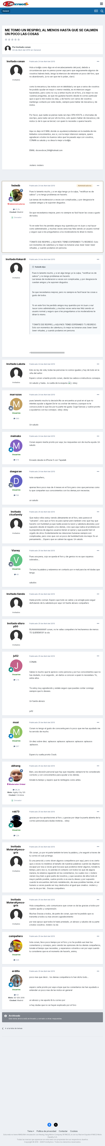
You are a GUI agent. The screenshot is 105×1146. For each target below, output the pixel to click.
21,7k (17, 209)
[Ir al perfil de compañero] (16, 946)
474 (17, 460)
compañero (16, 936)
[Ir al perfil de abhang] (16, 775)
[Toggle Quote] (33, 267)
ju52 (15, 655)
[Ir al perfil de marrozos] (16, 404)
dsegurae (16, 471)
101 (17, 995)
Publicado (42, 61)
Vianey (15, 550)
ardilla (16, 971)
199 (17, 495)
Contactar (63, 1131)
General (37, 50)
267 (17, 746)
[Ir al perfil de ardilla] (16, 981)
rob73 (15, 811)
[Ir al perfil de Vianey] (16, 560)
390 (17, 418)
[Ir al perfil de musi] (16, 732)
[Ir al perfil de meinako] (16, 446)
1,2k (17, 835)
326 (17, 960)
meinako (16, 436)
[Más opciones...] (98, 61)
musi (16, 722)
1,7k (17, 680)
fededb (15, 185)
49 (17, 574)
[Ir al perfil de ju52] (16, 665)
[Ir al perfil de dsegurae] (16, 481)
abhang (15, 765)
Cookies (74, 1131)
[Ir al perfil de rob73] (16, 821)
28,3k (17, 790)
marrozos (16, 394)
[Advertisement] (52, 20)
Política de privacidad (46, 1131)
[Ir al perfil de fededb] (16, 195)
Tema (30, 1131)
